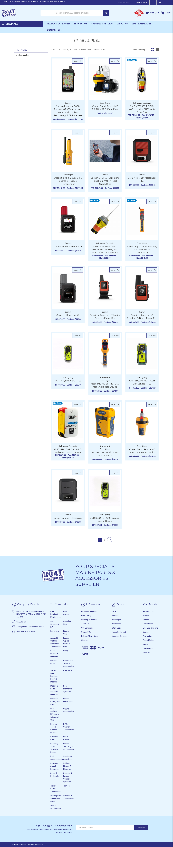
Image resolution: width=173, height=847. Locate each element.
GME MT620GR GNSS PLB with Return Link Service (68, 451)
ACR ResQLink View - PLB (68, 381)
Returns (115, 615)
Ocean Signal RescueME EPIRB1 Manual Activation (142, 451)
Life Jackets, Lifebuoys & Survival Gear (54, 714)
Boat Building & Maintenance (55, 614)
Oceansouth (148, 648)
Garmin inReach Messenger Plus (142, 179)
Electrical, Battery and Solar (55, 701)
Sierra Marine (148, 640)
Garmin (146, 632)
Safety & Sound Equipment (54, 766)
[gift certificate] (160, 2)
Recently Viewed (119, 632)
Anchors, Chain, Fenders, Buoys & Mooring (54, 676)
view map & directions (25, 631)
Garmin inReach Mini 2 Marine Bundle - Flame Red (105, 316)
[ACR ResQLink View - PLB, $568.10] (68, 353)
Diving (65, 651)
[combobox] (75, 13)
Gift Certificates (141, 24)
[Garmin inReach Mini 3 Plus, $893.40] (68, 219)
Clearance (67, 670)
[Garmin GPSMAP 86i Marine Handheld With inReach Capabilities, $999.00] (105, 151)
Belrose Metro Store (89, 636)
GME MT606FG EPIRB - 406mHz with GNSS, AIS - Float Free (142, 109)
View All (146, 653)
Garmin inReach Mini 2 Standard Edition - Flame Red (142, 316)
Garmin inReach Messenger (68, 518)
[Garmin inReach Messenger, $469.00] (68, 491)
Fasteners (54, 631)
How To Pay (80, 24)
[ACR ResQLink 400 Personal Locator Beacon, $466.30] (105, 491)
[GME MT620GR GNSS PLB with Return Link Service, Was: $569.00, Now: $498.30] (68, 422)
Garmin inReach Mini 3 (68, 315)
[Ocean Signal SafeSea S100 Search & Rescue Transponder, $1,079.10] (68, 151)
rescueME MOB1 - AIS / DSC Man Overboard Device (105, 385)
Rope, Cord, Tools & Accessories (68, 663)
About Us (122, 24)
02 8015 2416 (141, 3)
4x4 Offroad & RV (54, 624)
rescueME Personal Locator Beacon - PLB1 (105, 454)
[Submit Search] (106, 13)
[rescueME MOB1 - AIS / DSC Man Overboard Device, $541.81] (105, 353)
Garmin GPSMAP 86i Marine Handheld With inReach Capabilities (105, 181)
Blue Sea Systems (150, 628)
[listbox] (140, 50)
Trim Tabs (67, 786)
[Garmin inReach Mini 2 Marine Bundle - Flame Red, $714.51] (105, 288)
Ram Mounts (148, 611)
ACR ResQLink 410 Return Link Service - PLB (142, 382)
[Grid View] (152, 49)
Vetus (145, 644)
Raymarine (147, 636)
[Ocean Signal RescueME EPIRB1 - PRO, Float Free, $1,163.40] (105, 79)
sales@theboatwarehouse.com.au (30, 627)
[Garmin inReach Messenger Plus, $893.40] (142, 151)
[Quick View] (80, 61)
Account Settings (119, 636)
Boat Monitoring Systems (67, 689)
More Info (78, 61)
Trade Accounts (124, 3)
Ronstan (146, 615)
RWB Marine (148, 624)
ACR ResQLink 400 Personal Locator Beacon (105, 519)
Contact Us (54, 30)
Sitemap (84, 640)
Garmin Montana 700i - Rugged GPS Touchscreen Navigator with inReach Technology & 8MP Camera (68, 111)
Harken (146, 620)
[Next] (109, 539)
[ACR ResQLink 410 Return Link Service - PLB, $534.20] (142, 353)
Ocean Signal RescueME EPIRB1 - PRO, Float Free (105, 107)
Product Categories (58, 24)
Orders (115, 611)
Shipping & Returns (102, 24)
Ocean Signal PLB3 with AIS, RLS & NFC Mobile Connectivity (142, 249)
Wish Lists (154, 13)
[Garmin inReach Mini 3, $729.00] (68, 288)
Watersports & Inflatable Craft (55, 798)
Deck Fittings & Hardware (54, 654)
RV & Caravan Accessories (68, 727)
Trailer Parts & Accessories (55, 789)
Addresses (116, 624)
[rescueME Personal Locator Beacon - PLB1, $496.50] (105, 422)
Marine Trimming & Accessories (68, 746)
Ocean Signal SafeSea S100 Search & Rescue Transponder (68, 181)
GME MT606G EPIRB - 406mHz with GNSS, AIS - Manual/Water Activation (105, 249)
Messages (116, 620)
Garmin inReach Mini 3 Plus (68, 246)
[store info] (167, 2)
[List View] (157, 49)
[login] (152, 2)
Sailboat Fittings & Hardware (67, 766)
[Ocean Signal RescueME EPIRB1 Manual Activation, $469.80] (142, 422)
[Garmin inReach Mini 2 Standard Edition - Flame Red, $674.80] (142, 288)
